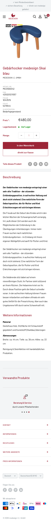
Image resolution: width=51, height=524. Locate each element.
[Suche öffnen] (34, 16)
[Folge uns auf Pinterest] (16, 490)
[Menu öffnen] (4, 17)
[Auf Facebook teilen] (30, 164)
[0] (46, 16)
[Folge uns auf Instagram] (10, 490)
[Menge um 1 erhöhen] (36, 135)
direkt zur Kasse (26, 152)
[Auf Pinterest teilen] (35, 164)
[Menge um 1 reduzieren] (21, 135)
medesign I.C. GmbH (12, 77)
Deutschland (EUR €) (28, 476)
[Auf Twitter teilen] (41, 164)
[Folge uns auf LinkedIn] (21, 490)
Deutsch (7, 476)
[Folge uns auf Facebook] (5, 490)
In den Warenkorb (25, 145)
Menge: (6, 135)
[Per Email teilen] (46, 164)
